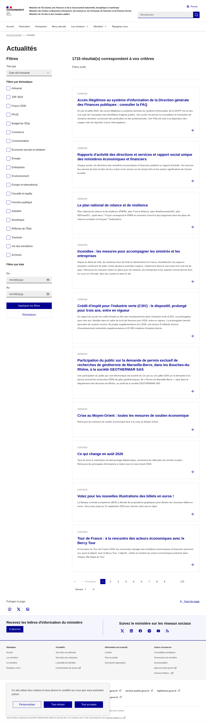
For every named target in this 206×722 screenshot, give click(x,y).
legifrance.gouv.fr (167, 690)
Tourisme (17, 237)
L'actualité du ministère (66, 663)
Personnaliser (27, 704)
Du (8, 273)
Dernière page (93, 589)
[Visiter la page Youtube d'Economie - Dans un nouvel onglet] (158, 631)
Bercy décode (59, 26)
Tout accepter (89, 704)
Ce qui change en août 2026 (100, 454)
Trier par (11, 66)
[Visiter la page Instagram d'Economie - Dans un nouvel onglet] (149, 631)
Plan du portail (111, 658)
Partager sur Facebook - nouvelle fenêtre (9, 609)
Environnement (20, 176)
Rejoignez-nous (120, 26)
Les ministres (78, 26)
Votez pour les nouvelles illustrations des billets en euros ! (125, 496)
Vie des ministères (22, 246)
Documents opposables (115, 663)
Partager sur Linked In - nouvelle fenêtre (27, 609)
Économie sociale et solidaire (28, 149)
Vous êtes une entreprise (66, 658)
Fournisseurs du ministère (165, 658)
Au (8, 287)
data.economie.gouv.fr (163, 668)
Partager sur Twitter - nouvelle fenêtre (18, 609)
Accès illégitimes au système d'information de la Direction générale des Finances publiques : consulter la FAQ (133, 102)
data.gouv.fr (112, 697)
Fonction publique (22, 202)
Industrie (16, 211)
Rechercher (196, 15)
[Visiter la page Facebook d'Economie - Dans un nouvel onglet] (140, 631)
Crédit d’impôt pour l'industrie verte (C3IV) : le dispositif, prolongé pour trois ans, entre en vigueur (132, 308)
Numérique (18, 220)
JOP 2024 (17, 97)
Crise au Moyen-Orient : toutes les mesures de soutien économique (133, 415)
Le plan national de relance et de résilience (112, 205)
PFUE (15, 114)
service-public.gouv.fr (137, 690)
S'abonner (15, 629)
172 (182, 581)
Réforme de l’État (21, 228)
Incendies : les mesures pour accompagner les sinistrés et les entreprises (128, 253)
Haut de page (191, 601)
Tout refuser (58, 704)
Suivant (79, 589)
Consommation (20, 140)
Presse (194, 6)
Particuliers (24, 26)
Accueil (10, 26)
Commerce (18, 132)
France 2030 (19, 106)
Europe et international (24, 184)
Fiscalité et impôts (22, 193)
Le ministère (11, 663)
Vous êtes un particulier (66, 652)
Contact (108, 652)
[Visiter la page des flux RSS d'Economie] (167, 631)
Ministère (98, 26)
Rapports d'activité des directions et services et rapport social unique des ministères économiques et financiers (134, 157)
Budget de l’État (21, 123)
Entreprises (41, 26)
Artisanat (17, 88)
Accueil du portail (14, 35)
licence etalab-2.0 (114, 718)
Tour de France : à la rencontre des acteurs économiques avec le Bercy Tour (130, 540)
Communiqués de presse (67, 668)
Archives (17, 255)
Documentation (161, 663)
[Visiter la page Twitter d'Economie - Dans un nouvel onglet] (122, 631)
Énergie (16, 158)
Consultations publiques (164, 652)
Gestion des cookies (115, 711)
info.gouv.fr (111, 690)
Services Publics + (162, 673)
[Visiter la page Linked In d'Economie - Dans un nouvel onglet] (131, 631)
